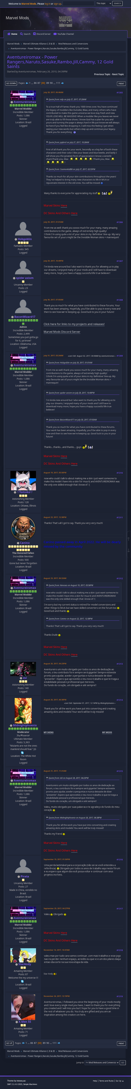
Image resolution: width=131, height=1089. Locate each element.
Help (95, 1080)
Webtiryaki (21, 1081)
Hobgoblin (25, 239)
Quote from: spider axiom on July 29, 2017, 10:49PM (71, 392)
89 (47, 83)
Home (14, 34)
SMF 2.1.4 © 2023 (14, 1084)
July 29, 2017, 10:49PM (53, 260)
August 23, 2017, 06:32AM (55, 578)
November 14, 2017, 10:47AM (57, 950)
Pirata (25, 876)
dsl (25, 678)
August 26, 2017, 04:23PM (55, 663)
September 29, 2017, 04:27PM (57, 908)
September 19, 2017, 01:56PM (57, 859)
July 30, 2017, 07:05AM (53, 299)
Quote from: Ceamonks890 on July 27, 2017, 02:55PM (72, 169)
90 (51, 83)
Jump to (80, 1062)
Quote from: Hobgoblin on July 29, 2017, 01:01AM (70, 362)
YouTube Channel (65, 34)
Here (64, 205)
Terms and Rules (106, 1080)
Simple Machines (30, 1084)
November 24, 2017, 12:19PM (57, 996)
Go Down (11, 83)
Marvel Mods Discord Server (62, 332)
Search (27, 34)
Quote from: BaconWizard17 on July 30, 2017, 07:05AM (73, 419)
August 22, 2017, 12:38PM (55, 517)
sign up (57, 3)
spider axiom (25, 278)
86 (35, 83)
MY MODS (107, 732)
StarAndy (24, 964)
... (32, 83)
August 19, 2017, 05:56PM (55, 472)
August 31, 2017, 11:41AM (55, 771)
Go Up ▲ (120, 1080)
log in (47, 3)
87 (39, 83)
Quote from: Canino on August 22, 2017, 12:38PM (70, 618)
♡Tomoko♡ (25, 492)
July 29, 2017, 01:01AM (53, 222)
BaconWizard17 (24, 317)
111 (58, 83)
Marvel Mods (17, 18)
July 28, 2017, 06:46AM (53, 92)
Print (121, 83)
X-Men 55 (25, 1022)
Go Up (9, 1043)
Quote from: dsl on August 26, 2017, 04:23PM (69, 778)
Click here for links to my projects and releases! (74, 324)
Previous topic (102, 74)
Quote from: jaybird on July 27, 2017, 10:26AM (69, 142)
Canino (25, 543)
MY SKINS (49, 732)
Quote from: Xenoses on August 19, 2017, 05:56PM (71, 585)
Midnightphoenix (25, 725)
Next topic (118, 74)
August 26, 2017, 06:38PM (55, 699)
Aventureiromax (25, 102)
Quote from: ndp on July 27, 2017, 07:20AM (67, 99)
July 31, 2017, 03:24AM (53, 355)
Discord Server (44, 34)
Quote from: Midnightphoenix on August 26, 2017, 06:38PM (75, 817)
